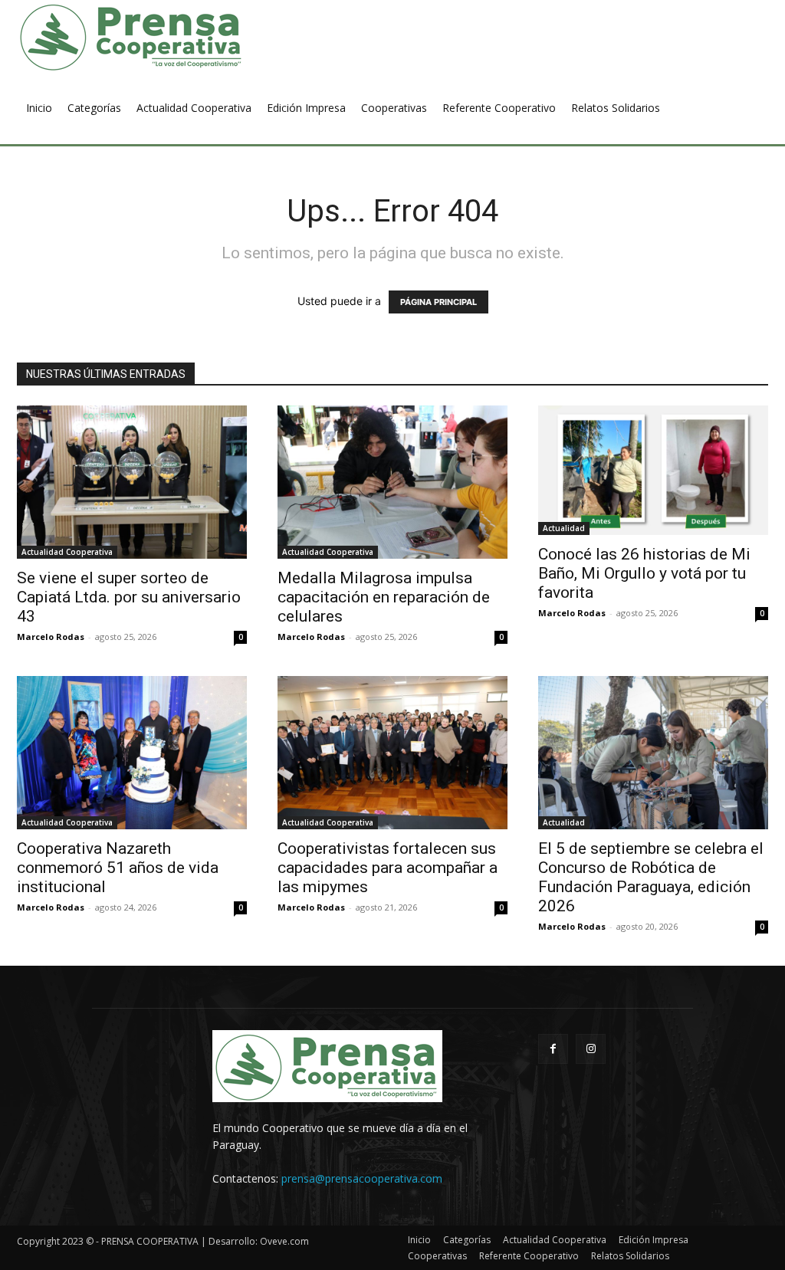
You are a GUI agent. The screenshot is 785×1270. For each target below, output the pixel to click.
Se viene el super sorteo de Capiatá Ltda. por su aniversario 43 (129, 597)
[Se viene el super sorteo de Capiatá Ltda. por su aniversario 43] (132, 482)
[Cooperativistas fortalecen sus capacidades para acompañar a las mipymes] (392, 752)
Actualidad (564, 528)
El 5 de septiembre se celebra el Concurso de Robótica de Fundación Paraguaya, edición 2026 (651, 877)
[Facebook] (553, 1049)
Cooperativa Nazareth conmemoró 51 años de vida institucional (117, 867)
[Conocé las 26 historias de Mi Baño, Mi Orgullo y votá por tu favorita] (653, 470)
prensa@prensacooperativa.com (361, 1178)
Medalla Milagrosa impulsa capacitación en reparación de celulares (384, 597)
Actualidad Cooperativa (67, 551)
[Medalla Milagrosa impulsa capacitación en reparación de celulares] (392, 482)
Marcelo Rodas (50, 636)
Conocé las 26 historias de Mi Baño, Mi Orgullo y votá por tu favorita (644, 573)
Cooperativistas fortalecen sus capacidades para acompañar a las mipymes (388, 867)
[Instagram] (591, 1049)
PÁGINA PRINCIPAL (438, 302)
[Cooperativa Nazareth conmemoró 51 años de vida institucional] (132, 752)
